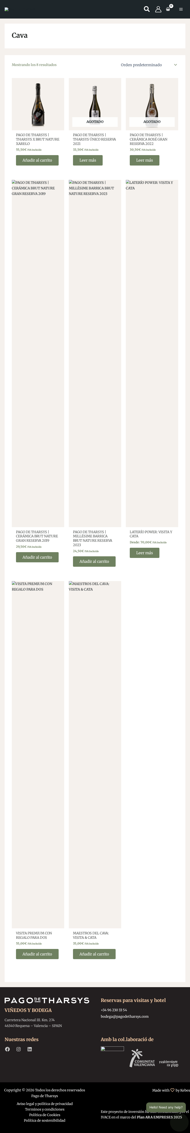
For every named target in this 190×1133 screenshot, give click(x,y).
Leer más (87, 160)
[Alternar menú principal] (181, 9)
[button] (147, 10)
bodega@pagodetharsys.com (125, 1016)
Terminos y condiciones (44, 1109)
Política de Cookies (44, 1115)
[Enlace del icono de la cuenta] (158, 9)
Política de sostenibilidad (44, 1120)
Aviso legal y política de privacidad (45, 1104)
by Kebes (183, 1090)
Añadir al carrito (37, 160)
